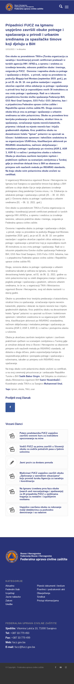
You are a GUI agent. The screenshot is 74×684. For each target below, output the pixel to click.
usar (33, 389)
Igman (14, 389)
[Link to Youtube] (60, 667)
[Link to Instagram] (65, 667)
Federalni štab (13, 589)
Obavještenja (43, 593)
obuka (21, 389)
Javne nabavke (13, 597)
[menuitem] (59, 7)
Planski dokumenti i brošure (51, 585)
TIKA (27, 389)
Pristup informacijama (48, 600)
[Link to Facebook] (55, 667)
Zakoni (9, 600)
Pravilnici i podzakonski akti (51, 589)
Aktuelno (22, 49)
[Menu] (66, 7)
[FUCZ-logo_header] (31, 7)
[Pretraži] (59, 7)
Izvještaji (10, 593)
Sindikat (41, 597)
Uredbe (9, 604)
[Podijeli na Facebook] (10, 407)
